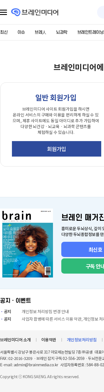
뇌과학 (61, 32)
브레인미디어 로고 (35, 12)
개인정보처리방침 (82, 339)
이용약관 (48, 339)
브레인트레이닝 (90, 32)
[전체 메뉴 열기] (3, 12)
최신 (3, 32)
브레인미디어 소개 (15, 339)
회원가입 (56, 148)
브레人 (40, 32)
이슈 (21, 32)
